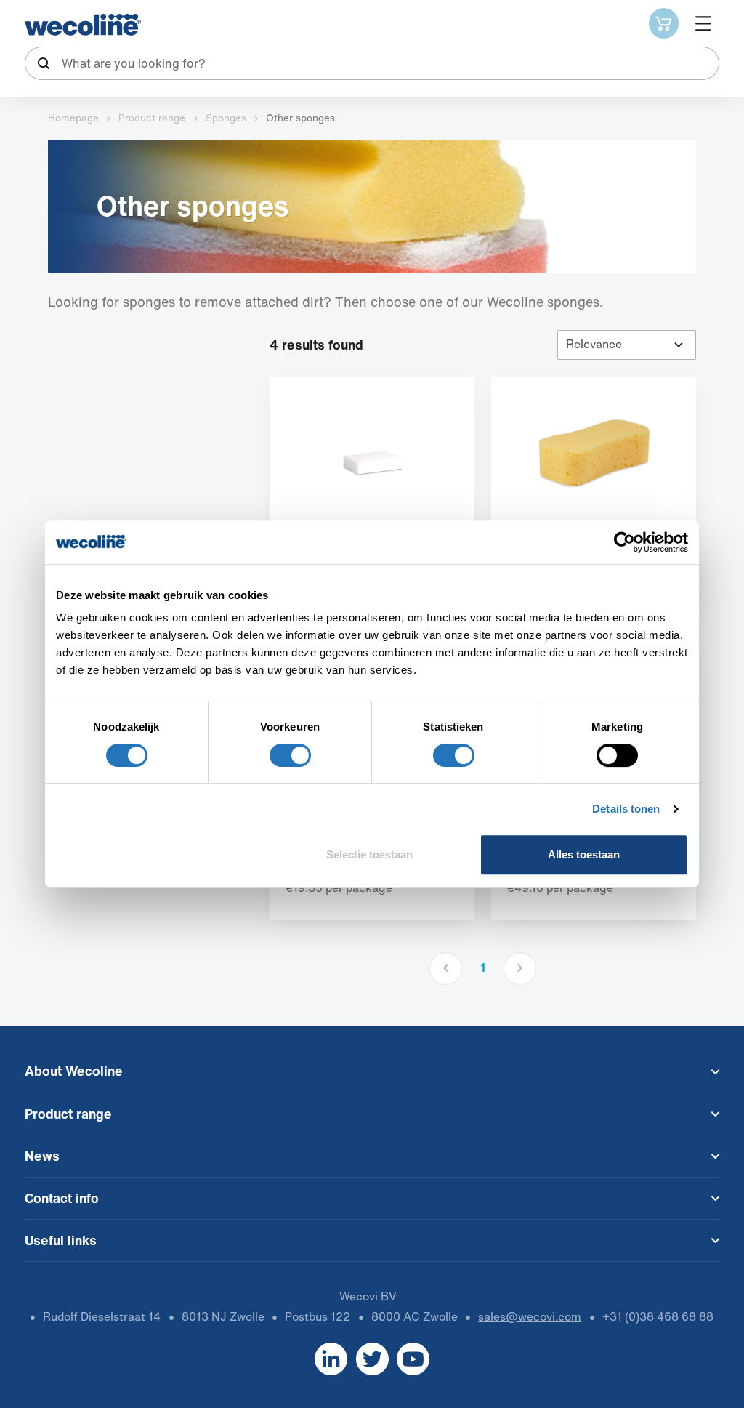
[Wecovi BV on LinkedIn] (331, 1359)
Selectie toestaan (369, 854)
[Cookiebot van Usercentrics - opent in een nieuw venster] (624, 542)
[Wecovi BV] (83, 25)
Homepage (73, 117)
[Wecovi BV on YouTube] (413, 1359)
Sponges (226, 117)
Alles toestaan (584, 854)
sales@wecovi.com (529, 1316)
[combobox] (372, 63)
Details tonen (626, 808)
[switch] (290, 755)
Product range (151, 117)
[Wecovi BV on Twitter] (372, 1359)
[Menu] (703, 23)
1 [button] (482, 968)
